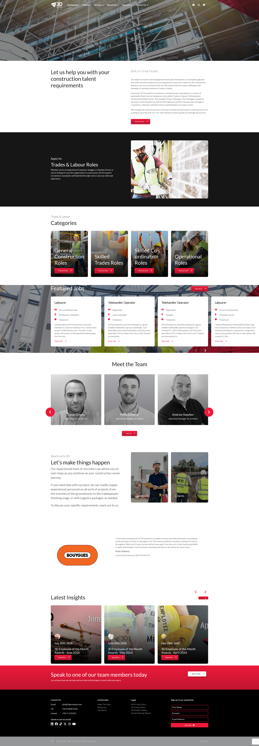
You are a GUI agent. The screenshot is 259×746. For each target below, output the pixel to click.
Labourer (60, 302)
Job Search (102, 710)
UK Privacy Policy (138, 707)
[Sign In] (204, 5)
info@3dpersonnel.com (72, 704)
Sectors (98, 5)
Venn (206, 741)
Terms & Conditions (74, 741)
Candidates (72, 5)
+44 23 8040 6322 (70, 709)
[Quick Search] (199, 5)
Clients (86, 5)
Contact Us (141, 5)
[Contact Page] (193, 5)
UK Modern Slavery (139, 710)
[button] (205, 350)
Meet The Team (104, 704)
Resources (112, 5)
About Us (126, 5)
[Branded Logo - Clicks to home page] (56, 5)
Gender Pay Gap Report (141, 713)
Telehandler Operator (121, 302)
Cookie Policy (85, 741)
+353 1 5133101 (69, 713)
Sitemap (93, 741)
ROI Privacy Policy (138, 704)
